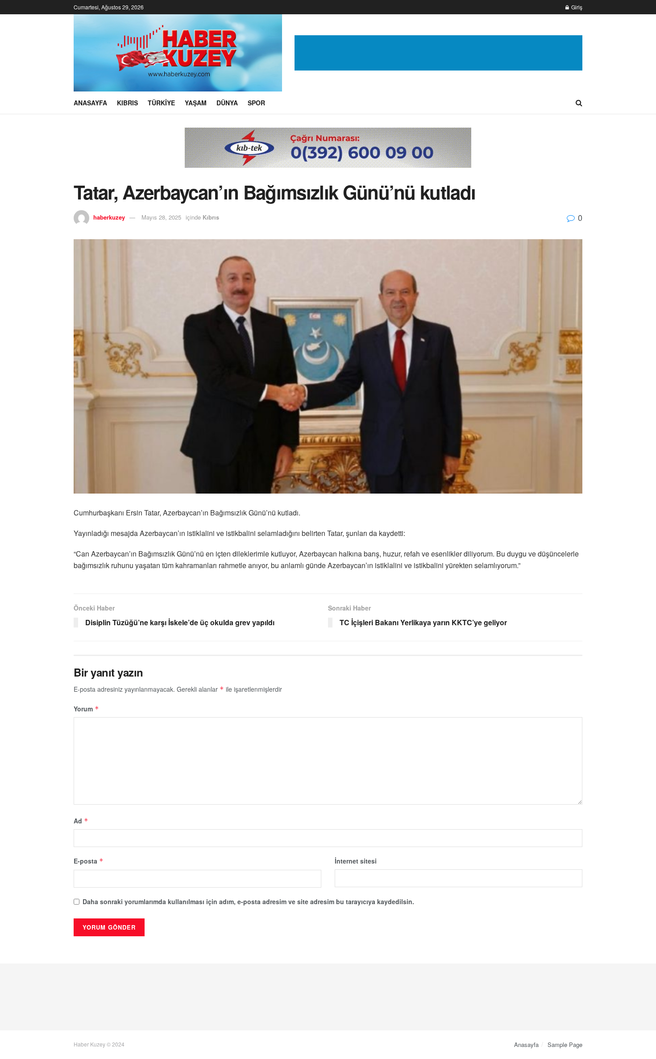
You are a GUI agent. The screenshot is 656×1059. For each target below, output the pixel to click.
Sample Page (565, 1044)
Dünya (227, 102)
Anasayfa (90, 102)
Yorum (86, 708)
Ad (81, 820)
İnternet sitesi (356, 860)
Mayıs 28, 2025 (161, 217)
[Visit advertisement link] (438, 53)
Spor (256, 102)
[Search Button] (579, 102)
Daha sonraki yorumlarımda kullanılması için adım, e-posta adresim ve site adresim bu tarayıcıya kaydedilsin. (248, 901)
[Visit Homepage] (178, 52)
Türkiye (161, 102)
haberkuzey (109, 217)
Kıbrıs (127, 102)
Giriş (576, 7)
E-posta (89, 860)
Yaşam (196, 102)
